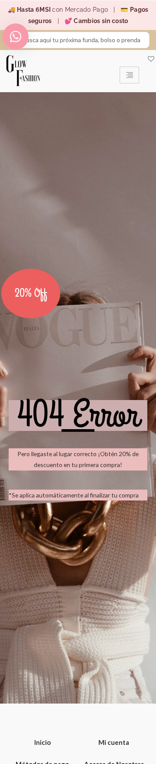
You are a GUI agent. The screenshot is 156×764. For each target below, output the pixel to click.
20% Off (31, 293)
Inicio (42, 742)
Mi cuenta (113, 742)
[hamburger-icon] (129, 75)
